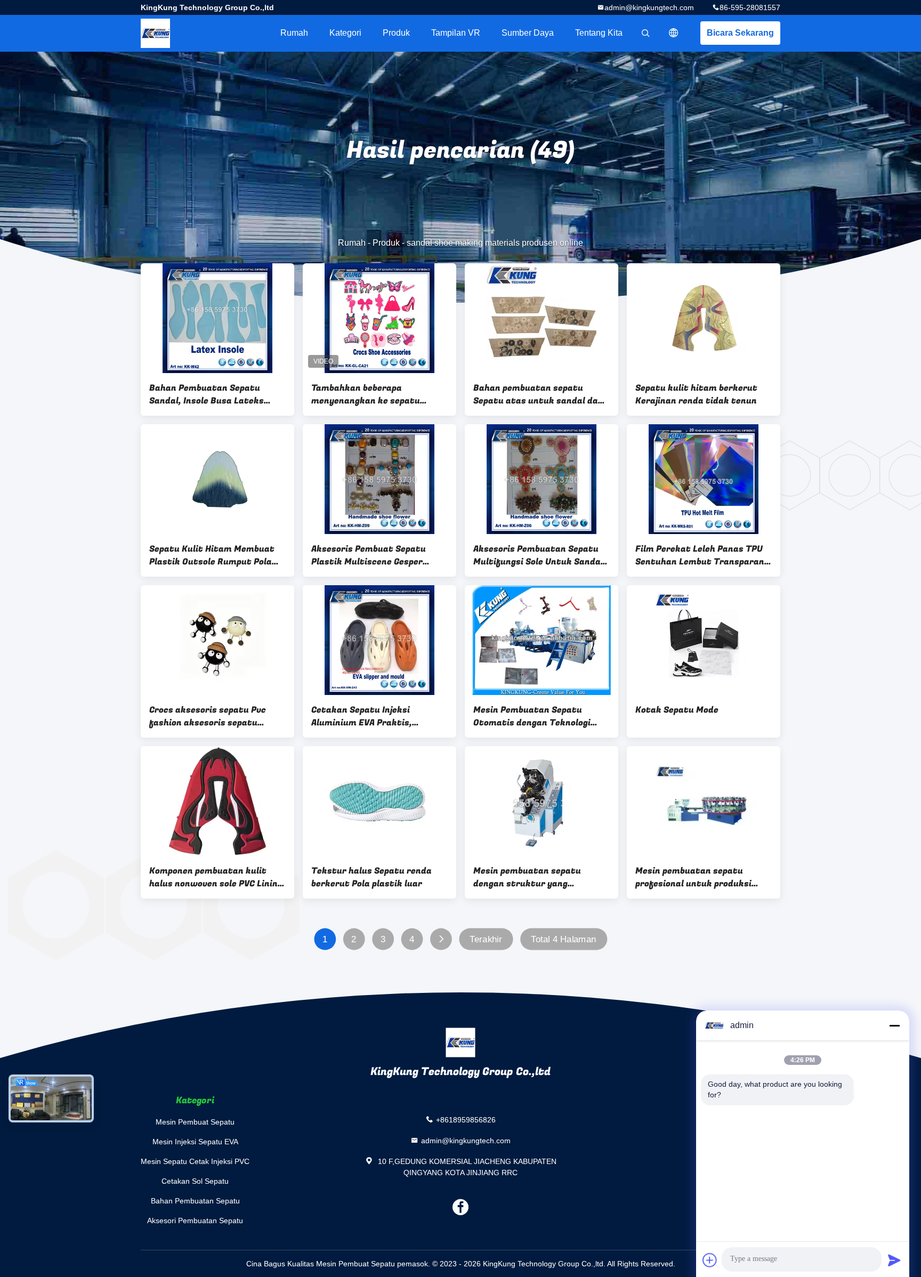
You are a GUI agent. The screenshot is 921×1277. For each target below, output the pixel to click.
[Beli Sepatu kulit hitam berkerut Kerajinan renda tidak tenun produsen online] (703, 318)
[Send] (894, 1260)
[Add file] (709, 1260)
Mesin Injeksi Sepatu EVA (195, 1141)
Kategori (345, 32)
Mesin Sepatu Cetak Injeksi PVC (195, 1161)
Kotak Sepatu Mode (676, 710)
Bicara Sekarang (740, 32)
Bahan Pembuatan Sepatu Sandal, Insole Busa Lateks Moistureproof (206, 394)
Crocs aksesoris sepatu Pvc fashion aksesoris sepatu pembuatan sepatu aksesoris (211, 716)
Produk (396, 32)
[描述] (674, 33)
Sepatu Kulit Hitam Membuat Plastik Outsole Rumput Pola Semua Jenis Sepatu (211, 555)
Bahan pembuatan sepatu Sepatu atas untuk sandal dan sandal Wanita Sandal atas (538, 394)
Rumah (294, 32)
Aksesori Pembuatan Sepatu (195, 1220)
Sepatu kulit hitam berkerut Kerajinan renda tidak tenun (696, 394)
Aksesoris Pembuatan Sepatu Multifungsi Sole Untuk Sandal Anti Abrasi (538, 555)
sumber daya (528, 32)
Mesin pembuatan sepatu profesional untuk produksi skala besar (693, 877)
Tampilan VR (455, 32)
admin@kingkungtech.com (649, 7)
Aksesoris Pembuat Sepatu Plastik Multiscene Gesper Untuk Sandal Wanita (368, 555)
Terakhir (486, 939)
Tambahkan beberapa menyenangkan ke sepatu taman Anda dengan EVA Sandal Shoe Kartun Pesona (378, 394)
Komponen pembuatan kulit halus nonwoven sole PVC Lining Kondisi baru (215, 877)
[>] (441, 939)
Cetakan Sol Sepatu (195, 1181)
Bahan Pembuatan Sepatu (195, 1201)
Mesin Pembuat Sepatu (195, 1122)
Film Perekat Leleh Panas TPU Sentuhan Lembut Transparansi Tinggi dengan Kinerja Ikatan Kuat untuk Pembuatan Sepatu (703, 555)
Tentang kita (599, 32)
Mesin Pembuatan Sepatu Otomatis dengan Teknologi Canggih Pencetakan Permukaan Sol (532, 716)
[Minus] (894, 1025)
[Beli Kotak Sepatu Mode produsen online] (703, 640)
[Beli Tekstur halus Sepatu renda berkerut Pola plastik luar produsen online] (379, 801)
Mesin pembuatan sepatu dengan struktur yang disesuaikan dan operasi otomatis (527, 877)
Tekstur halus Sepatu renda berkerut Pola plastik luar (371, 877)
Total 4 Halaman (563, 939)
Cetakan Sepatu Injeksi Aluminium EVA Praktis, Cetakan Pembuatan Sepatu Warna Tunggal (371, 716)
